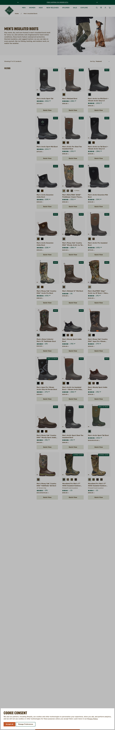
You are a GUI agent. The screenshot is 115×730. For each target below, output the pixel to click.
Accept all (9, 724)
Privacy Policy (92, 719)
